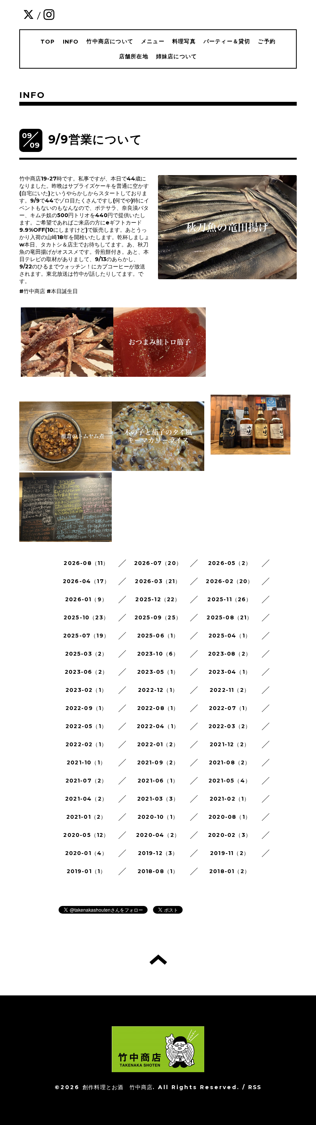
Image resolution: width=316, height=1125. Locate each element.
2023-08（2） (229, 653)
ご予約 (267, 41)
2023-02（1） (86, 689)
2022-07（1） (230, 708)
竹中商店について (109, 41)
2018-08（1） (158, 871)
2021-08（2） (230, 762)
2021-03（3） (158, 798)
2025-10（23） (86, 617)
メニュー (153, 41)
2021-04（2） (86, 798)
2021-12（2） (230, 744)
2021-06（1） (158, 780)
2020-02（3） (229, 835)
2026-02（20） (229, 581)
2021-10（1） (86, 762)
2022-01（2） (158, 744)
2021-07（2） (87, 780)
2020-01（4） (86, 853)
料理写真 (184, 41)
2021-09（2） (158, 762)
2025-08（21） (229, 617)
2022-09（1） (87, 708)
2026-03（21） (158, 581)
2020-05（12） (86, 835)
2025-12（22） (157, 599)
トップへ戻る (158, 960)
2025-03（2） (86, 653)
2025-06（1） (158, 635)
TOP (47, 41)
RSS (254, 1087)
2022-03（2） (229, 726)
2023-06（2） (86, 671)
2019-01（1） (86, 871)
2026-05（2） (229, 563)
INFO (71, 41)
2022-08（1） (158, 708)
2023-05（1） (158, 671)
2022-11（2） (230, 689)
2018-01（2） (229, 871)
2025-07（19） (86, 635)
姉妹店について (176, 56)
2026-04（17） (86, 581)
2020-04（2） (158, 835)
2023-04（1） (229, 671)
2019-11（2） (229, 853)
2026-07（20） (158, 563)
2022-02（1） (86, 744)
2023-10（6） (158, 653)
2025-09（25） (158, 617)
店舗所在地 (133, 56)
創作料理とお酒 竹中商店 (117, 1087)
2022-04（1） (158, 726)
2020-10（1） (158, 816)
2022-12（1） (158, 689)
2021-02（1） (230, 798)
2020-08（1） (229, 816)
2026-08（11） (86, 563)
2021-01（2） (86, 816)
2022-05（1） (86, 726)
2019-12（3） (158, 853)
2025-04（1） (229, 635)
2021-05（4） (229, 780)
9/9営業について (95, 139)
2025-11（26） (229, 599)
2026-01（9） (86, 599)
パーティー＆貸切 (226, 41)
